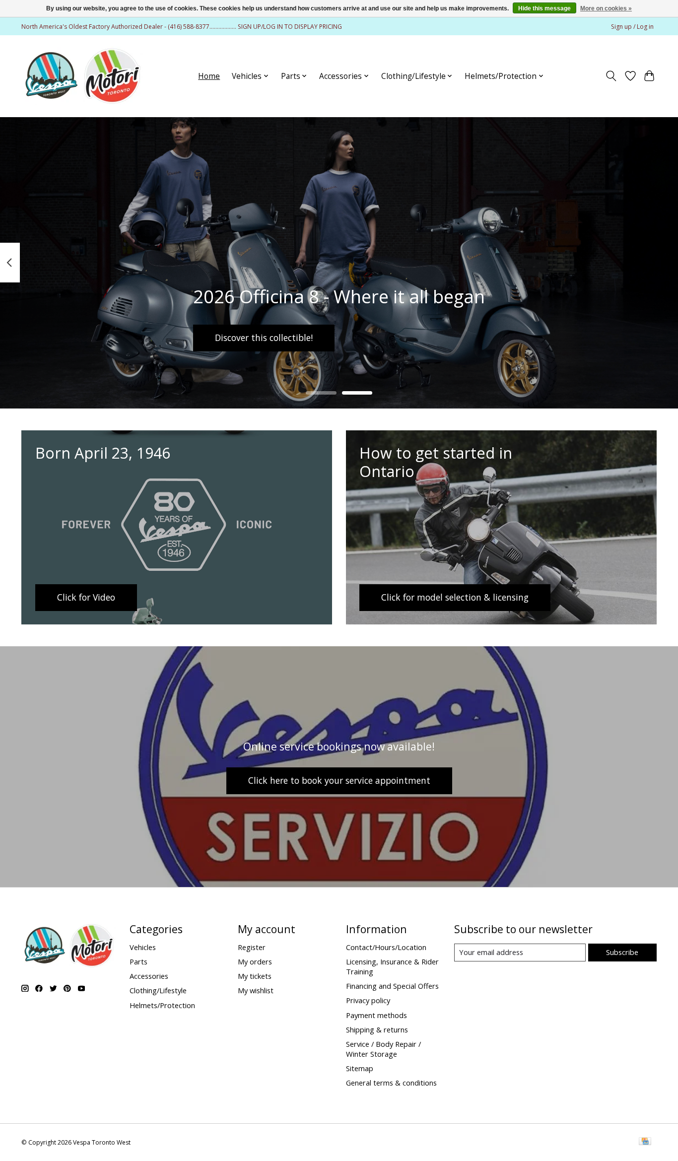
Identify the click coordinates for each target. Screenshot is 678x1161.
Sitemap (359, 1068)
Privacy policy (368, 1000)
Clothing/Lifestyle (158, 990)
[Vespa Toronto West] (82, 76)
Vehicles (143, 947)
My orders (255, 961)
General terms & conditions (391, 1083)
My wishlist (255, 990)
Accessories (149, 976)
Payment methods (376, 1015)
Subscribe (622, 952)
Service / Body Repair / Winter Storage (383, 1049)
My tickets (254, 976)
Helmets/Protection (162, 1005)
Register (252, 947)
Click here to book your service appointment (339, 780)
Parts (138, 961)
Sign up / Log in (632, 26)
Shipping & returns (377, 1029)
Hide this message (544, 8)
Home (209, 76)
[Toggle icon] (611, 76)
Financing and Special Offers (392, 986)
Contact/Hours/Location (386, 947)
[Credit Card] (645, 1142)
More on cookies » (606, 8)
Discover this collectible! (264, 337)
